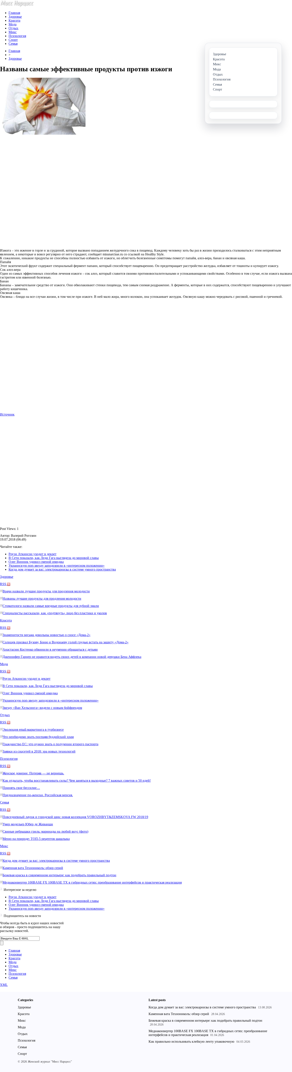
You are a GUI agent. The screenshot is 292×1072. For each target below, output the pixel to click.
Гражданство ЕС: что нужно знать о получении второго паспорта (50, 744)
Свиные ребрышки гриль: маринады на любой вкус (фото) (45, 831)
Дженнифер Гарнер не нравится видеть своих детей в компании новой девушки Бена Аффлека (72, 657)
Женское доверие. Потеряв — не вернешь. (33, 773)
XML (4, 985)
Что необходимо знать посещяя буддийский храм (38, 737)
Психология (17, 36)
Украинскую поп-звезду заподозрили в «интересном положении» (57, 565)
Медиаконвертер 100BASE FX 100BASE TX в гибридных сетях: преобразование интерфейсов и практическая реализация (92, 882)
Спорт (13, 40)
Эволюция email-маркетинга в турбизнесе (33, 729)
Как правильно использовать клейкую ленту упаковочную (191, 1041)
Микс (13, 32)
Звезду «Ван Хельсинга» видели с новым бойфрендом (42, 708)
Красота (14, 20)
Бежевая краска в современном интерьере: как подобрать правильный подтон (59, 875)
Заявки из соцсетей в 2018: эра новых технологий (39, 751)
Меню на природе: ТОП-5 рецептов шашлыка (36, 839)
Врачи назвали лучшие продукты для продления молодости (46, 591)
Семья (13, 43)
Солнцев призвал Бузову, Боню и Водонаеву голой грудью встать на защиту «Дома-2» (65, 642)
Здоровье (15, 16)
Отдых (13, 28)
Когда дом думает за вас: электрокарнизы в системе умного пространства (62, 569)
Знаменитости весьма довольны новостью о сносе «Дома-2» (46, 635)
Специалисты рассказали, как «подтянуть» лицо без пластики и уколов (55, 613)
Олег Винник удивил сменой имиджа (36, 562)
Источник (7, 414)
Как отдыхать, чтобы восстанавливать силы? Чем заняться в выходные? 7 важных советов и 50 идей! (77, 780)
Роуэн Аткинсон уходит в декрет (32, 554)
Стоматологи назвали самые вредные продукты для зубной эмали (51, 606)
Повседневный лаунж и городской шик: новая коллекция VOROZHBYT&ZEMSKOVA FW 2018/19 (75, 817)
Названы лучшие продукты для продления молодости (42, 598)
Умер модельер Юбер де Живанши (28, 824)
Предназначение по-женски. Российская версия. (38, 795)
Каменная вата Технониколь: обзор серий (33, 868)
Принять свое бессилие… (21, 788)
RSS (3, 584)
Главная (14, 13)
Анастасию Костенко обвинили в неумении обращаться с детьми (50, 649)
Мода (12, 24)
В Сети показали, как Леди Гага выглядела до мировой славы (54, 558)
